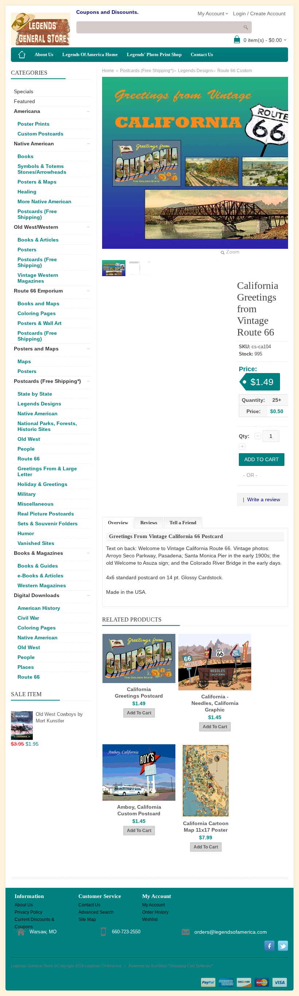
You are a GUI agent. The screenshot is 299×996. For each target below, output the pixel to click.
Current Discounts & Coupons (34, 920)
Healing (27, 192)
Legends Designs (39, 404)
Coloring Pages (37, 313)
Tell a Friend (183, 522)
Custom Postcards (40, 134)
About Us (44, 54)
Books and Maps (38, 303)
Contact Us (202, 54)
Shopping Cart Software (190, 966)
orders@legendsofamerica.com (230, 932)
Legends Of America (103, 966)
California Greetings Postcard (139, 692)
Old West (29, 439)
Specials (23, 91)
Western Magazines (42, 585)
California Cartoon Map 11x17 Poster (206, 826)
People (26, 449)
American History (39, 608)
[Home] (22, 54)
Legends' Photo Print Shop (154, 54)
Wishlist (150, 919)
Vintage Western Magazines (38, 278)
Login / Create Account (259, 13)
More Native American (44, 201)
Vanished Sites (36, 543)
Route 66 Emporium (38, 291)
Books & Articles (38, 240)
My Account (153, 904)
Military (27, 494)
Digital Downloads (36, 595)
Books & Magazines (38, 553)
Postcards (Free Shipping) (37, 214)
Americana (27, 111)
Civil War (28, 618)
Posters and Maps (36, 349)
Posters (27, 249)
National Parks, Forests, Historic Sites (47, 426)
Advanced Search (96, 912)
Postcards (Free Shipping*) (47, 381)
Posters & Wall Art (40, 323)
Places (26, 667)
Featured (24, 101)
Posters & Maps (37, 182)
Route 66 (29, 459)
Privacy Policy (28, 912)
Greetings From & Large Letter (47, 471)
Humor (26, 533)
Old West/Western (36, 227)
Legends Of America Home (90, 54)
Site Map (87, 919)
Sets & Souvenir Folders (48, 523)
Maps (24, 361)
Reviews (148, 522)
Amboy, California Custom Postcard (139, 810)
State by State (35, 394)
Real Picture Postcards (46, 514)
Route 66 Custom (234, 70)
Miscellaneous (36, 504)
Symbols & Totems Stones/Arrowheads (42, 169)
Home (108, 70)
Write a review (263, 499)
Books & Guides (38, 566)
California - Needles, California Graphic (214, 703)
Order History (155, 912)
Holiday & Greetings (42, 484)
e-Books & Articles (40, 576)
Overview (118, 522)
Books (26, 156)
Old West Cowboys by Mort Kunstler (59, 717)
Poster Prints (34, 124)
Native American (34, 143)
